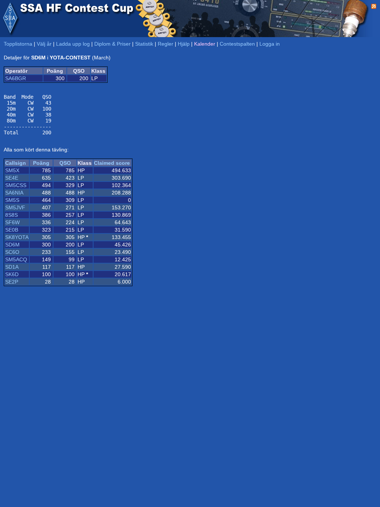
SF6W (12, 222)
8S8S (11, 215)
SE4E (11, 178)
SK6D (12, 274)
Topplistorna (18, 44)
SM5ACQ (16, 259)
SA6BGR (15, 78)
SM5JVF (15, 207)
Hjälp (184, 44)
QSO (65, 163)
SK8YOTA (17, 237)
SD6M (12, 245)
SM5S (12, 200)
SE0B (11, 230)
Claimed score (112, 163)
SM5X (12, 170)
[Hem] (10, 18)
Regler (165, 44)
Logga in (269, 44)
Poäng (41, 163)
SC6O (12, 252)
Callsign (15, 163)
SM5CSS (15, 185)
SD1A (12, 267)
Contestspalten (237, 44)
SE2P (11, 282)
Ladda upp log (73, 44)
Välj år (44, 44)
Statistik (144, 44)
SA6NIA (14, 193)
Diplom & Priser (112, 44)
